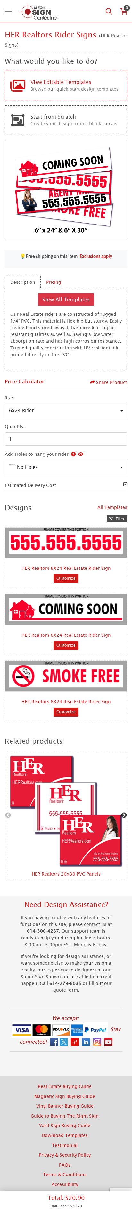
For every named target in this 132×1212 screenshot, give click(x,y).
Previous (8, 815)
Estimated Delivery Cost (30, 485)
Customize (66, 578)
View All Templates (66, 299)
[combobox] (66, 411)
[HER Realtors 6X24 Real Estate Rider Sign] (66, 542)
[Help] (72, 454)
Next (124, 815)
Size (9, 397)
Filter (120, 518)
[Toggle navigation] (8, 11)
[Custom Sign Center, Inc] (38, 11)
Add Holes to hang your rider (37, 454)
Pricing (53, 282)
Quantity (14, 426)
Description (22, 282)
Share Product (111, 382)
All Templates (112, 507)
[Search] (109, 11)
